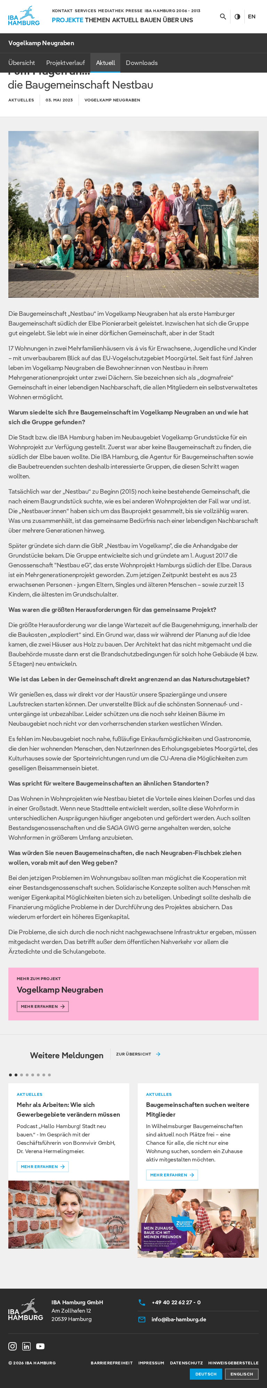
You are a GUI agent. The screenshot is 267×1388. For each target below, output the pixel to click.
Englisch (241, 1374)
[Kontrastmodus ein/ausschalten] (237, 17)
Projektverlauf (65, 63)
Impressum (151, 1362)
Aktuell (105, 63)
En (252, 16)
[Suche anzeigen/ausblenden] (223, 17)
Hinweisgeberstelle (233, 1362)
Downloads (141, 63)
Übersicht (21, 63)
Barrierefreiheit (111, 1362)
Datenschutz (186, 1362)
